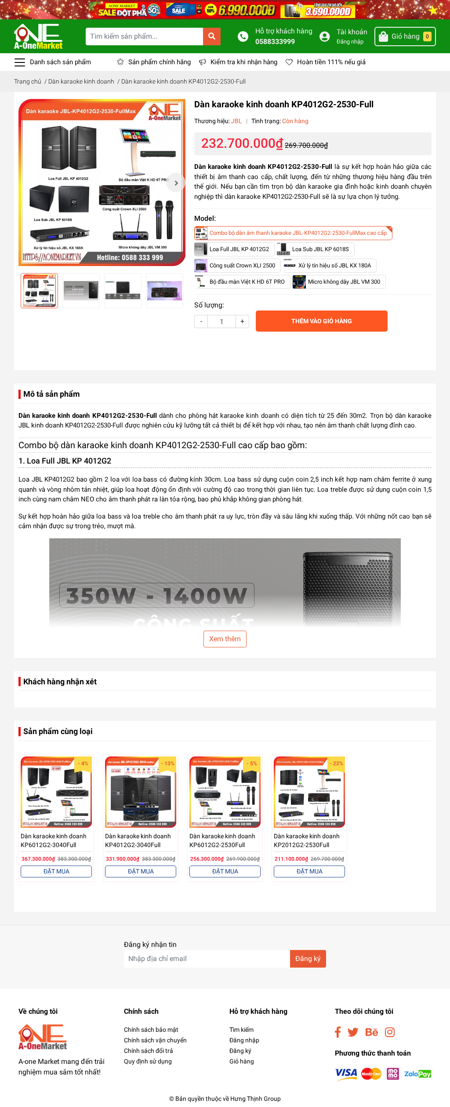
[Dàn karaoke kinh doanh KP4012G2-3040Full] (140, 792)
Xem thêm (225, 639)
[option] (101, 182)
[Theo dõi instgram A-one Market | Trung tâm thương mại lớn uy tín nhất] (390, 1032)
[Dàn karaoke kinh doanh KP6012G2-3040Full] (56, 792)
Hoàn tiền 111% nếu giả (331, 62)
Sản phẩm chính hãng (159, 62)
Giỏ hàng (241, 1061)
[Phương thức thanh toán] (383, 1074)
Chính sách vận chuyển (155, 1040)
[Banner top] (225, 9)
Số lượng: (209, 305)
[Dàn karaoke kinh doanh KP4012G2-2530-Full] (101, 182)
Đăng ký (308, 958)
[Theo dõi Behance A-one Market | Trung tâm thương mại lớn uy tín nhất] (372, 1032)
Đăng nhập (350, 41)
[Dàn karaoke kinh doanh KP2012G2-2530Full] (309, 792)
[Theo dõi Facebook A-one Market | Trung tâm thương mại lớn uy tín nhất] (338, 1032)
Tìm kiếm (241, 1029)
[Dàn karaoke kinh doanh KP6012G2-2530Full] (225, 792)
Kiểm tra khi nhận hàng (243, 62)
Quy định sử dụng (148, 1061)
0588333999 (275, 41)
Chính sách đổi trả (148, 1050)
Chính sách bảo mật (151, 1029)
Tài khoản (352, 32)
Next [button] (175, 182)
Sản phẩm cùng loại (58, 731)
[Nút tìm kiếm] (212, 36)
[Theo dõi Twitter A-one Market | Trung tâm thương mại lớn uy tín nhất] (353, 1032)
